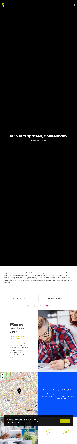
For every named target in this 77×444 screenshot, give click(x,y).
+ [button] (2, 374)
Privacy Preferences (51, 421)
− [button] (2, 377)
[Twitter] (49, 432)
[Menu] (73, 5)
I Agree (65, 421)
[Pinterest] (66, 432)
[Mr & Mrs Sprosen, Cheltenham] (28, 305)
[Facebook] (58, 432)
